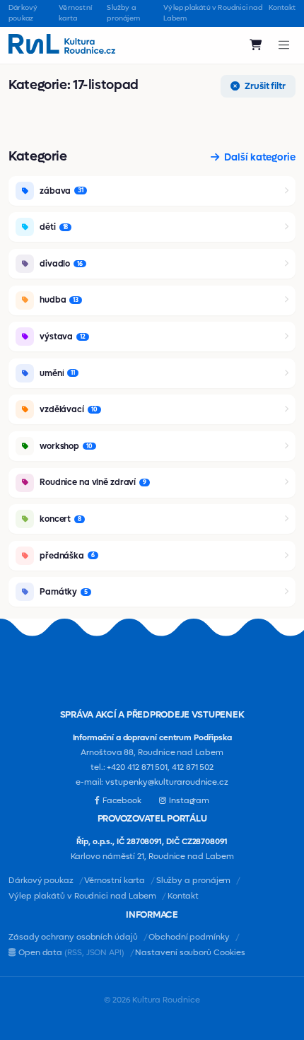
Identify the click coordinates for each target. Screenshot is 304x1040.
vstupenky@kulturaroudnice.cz (166, 782)
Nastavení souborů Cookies (190, 952)
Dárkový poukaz (22, 13)
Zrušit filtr (264, 86)
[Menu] (284, 44)
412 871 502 (193, 767)
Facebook (122, 800)
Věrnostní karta (75, 13)
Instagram (189, 800)
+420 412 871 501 (137, 767)
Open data (71, 952)
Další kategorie (259, 157)
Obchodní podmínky (189, 937)
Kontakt (282, 7)
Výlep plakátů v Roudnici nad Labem (212, 13)
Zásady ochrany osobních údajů (73, 937)
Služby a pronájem (123, 13)
